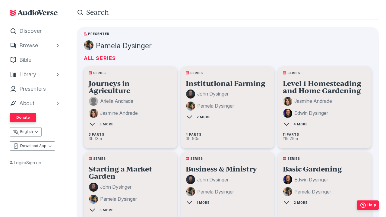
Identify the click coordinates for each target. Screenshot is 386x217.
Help (371, 205)
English (26, 131)
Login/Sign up (27, 162)
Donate (23, 117)
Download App (33, 145)
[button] (112, 101)
